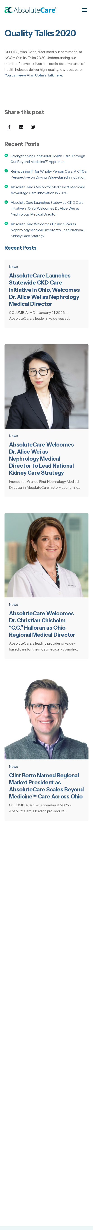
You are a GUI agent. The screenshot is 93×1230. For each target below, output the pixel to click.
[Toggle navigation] (84, 10)
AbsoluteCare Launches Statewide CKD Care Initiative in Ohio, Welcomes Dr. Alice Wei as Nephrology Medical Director (47, 208)
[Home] (30, 10)
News (13, 267)
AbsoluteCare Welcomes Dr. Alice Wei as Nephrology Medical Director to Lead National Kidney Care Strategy (47, 230)
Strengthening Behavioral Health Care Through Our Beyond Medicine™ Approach (48, 159)
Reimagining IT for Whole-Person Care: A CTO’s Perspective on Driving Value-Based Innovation (49, 174)
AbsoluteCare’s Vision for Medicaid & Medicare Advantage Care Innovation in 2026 (48, 190)
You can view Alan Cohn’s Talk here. (34, 75)
